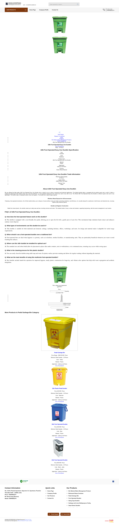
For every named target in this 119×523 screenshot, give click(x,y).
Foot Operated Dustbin (74, 498)
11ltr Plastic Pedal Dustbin (59, 388)
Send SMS (67, 514)
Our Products (11, 9)
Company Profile (43, 9)
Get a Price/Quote (59, 146)
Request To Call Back (59, 136)
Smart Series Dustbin (74, 505)
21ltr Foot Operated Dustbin (59, 460)
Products (62, 138)
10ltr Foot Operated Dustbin (59, 424)
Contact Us (55, 9)
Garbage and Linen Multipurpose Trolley (79, 503)
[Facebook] (113, 481)
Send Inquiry (60, 134)
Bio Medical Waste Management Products (61, 139)
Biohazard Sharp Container (75, 493)
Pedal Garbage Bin (61, 141)
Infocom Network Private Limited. (25, 520)
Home (61, 137)
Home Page (32, 9)
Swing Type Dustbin (74, 500)
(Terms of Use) (28, 519)
